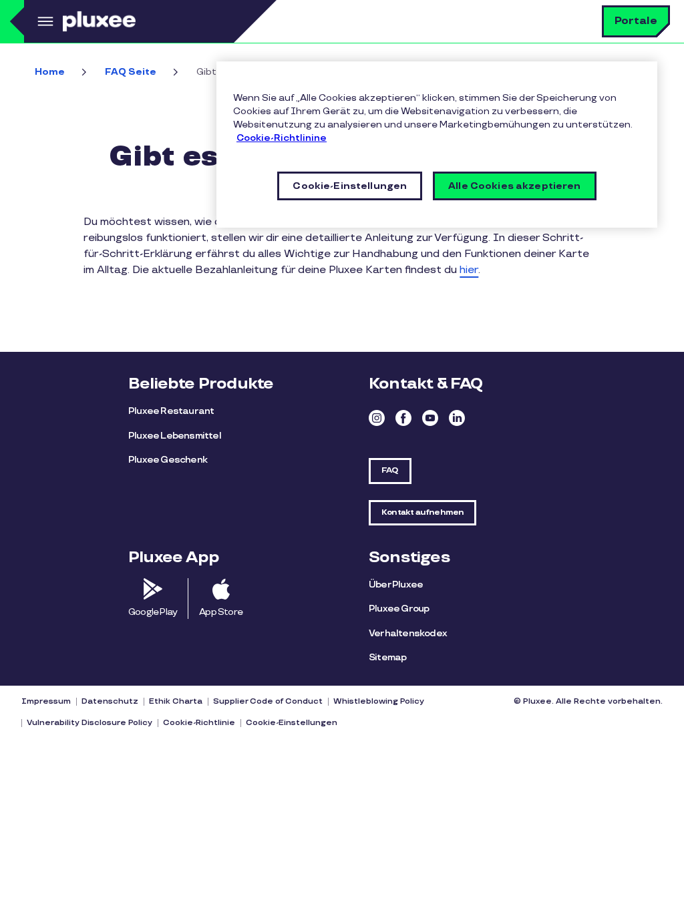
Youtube (430, 418)
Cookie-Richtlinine (281, 138)
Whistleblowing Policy (378, 701)
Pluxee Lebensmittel (174, 435)
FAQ (390, 470)
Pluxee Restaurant (171, 411)
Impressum (46, 701)
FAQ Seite (130, 71)
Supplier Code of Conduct (268, 701)
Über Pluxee (396, 584)
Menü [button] (43, 21)
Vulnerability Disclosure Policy (89, 723)
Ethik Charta (175, 701)
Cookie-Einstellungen (291, 723)
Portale (636, 21)
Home (50, 71)
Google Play (152, 612)
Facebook (403, 418)
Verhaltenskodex (408, 633)
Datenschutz (109, 701)
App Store (220, 612)
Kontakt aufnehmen (422, 512)
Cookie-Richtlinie (199, 723)
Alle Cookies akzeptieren (514, 186)
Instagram (377, 418)
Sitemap (387, 657)
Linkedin (457, 418)
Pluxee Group (399, 608)
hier (469, 270)
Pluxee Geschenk (167, 459)
